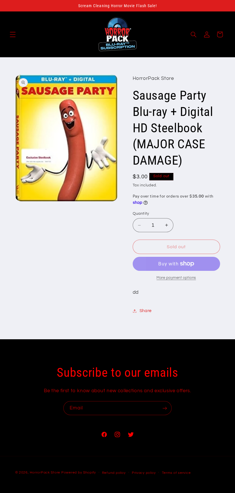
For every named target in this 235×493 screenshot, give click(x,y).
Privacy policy (144, 472)
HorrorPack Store (45, 472)
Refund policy (114, 472)
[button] (12, 34)
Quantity (141, 214)
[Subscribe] (164, 408)
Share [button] (146, 311)
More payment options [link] (176, 278)
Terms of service (176, 472)
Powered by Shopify (78, 472)
